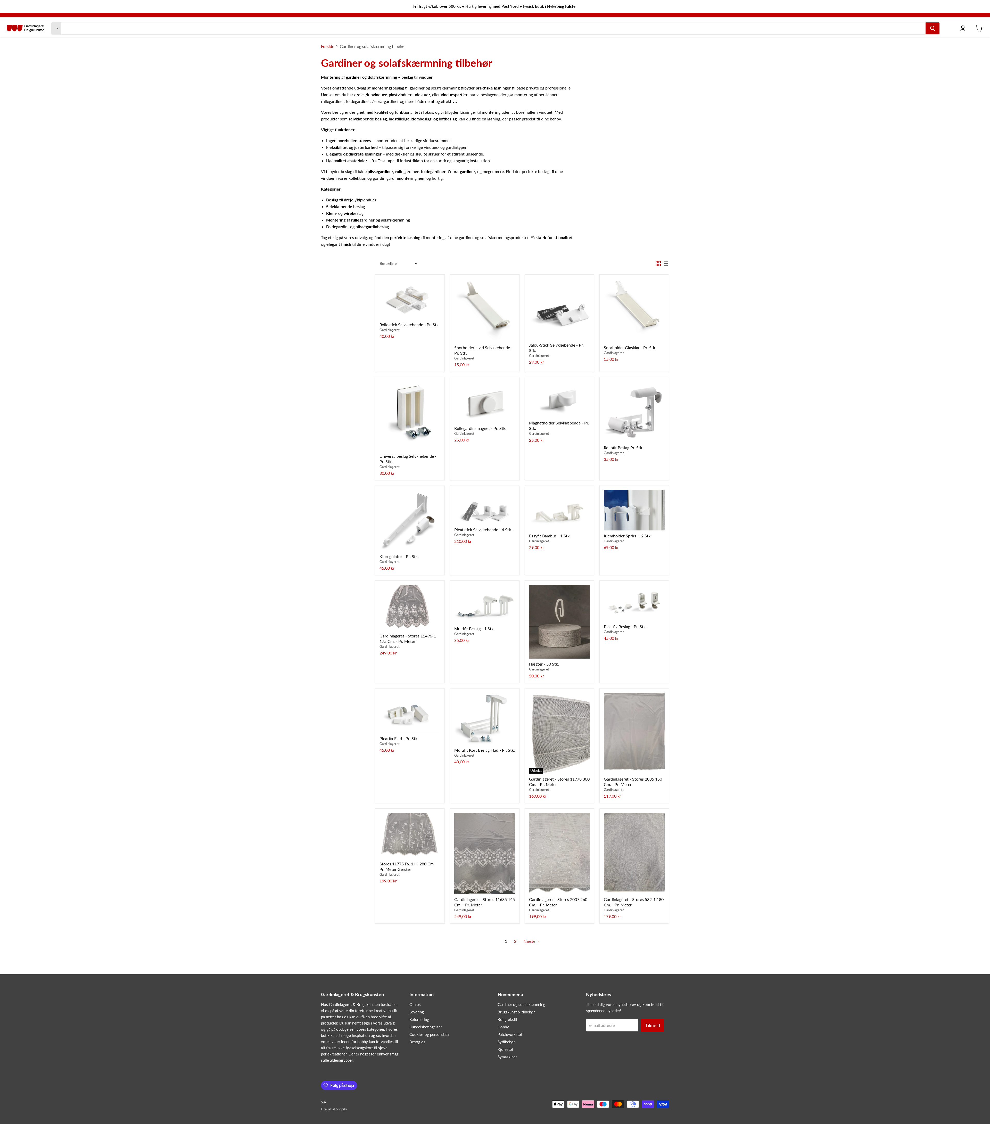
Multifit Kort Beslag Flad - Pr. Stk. (484, 750)
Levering (416, 1012)
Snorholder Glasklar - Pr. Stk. (630, 347)
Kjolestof (505, 1049)
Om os (415, 1004)
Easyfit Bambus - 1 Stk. (550, 535)
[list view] (665, 263)
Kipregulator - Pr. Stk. (399, 556)
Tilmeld (652, 1025)
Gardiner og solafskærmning (521, 1004)
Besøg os (417, 1041)
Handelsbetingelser (425, 1027)
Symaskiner (507, 1056)
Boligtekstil (507, 1019)
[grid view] (658, 263)
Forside (327, 46)
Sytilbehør (506, 1041)
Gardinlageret (390, 330)
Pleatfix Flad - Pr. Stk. (399, 738)
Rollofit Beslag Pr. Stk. (623, 447)
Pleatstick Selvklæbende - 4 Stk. (483, 529)
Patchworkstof (510, 1034)
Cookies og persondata (429, 1034)
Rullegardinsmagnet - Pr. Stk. (480, 428)
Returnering (419, 1019)
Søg (323, 1102)
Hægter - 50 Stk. (544, 663)
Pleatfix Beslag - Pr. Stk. (625, 626)
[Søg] (932, 28)
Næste (529, 941)
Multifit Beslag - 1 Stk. (474, 628)
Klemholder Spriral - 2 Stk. (627, 535)
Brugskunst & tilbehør (516, 1012)
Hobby (503, 1027)
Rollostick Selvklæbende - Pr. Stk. (410, 324)
